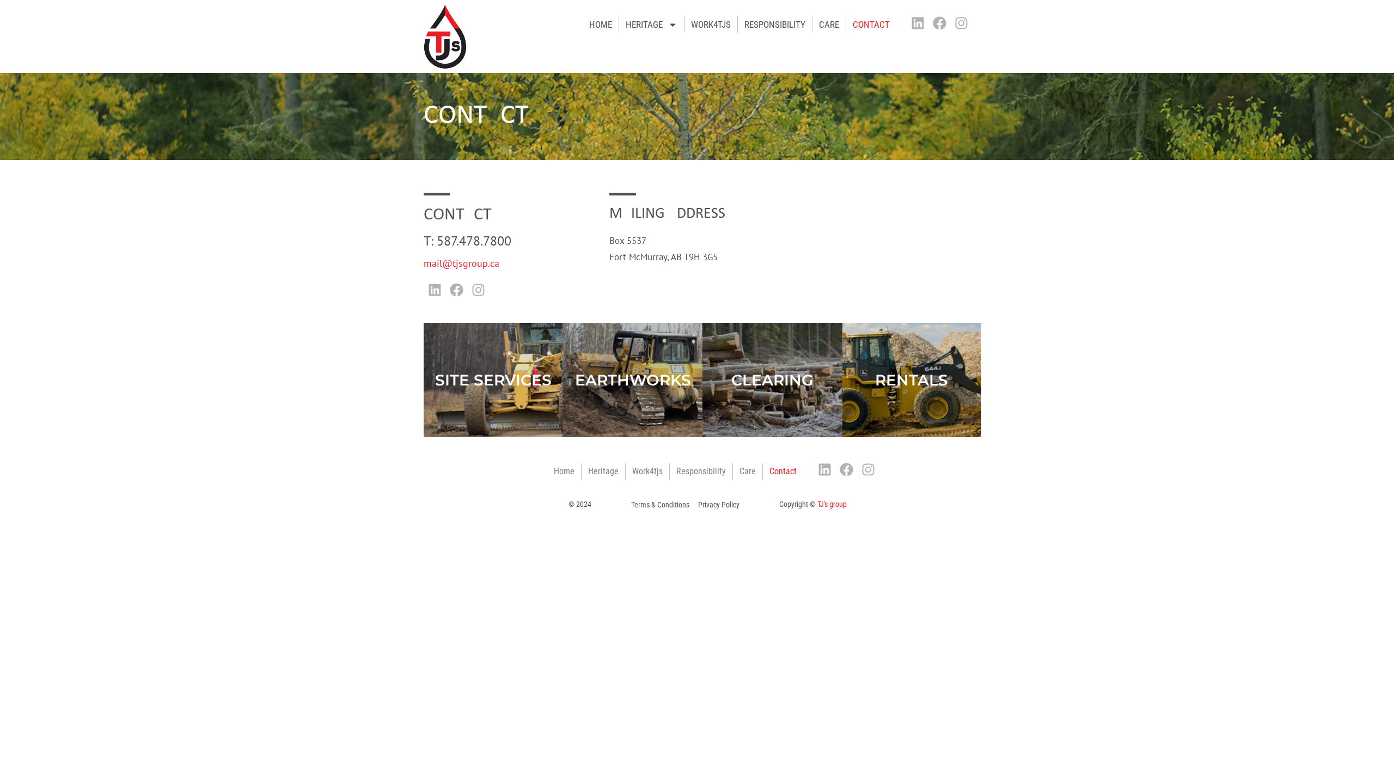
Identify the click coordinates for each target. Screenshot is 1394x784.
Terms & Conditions (660, 504)
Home (564, 471)
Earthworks (633, 380)
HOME (600, 24)
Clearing (772, 380)
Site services (493, 380)
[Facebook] (940, 23)
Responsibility (774, 24)
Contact (871, 24)
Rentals (911, 380)
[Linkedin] (918, 23)
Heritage (644, 24)
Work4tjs (711, 24)
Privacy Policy (718, 504)
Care (829, 24)
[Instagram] (962, 23)
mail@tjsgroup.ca (461, 263)
